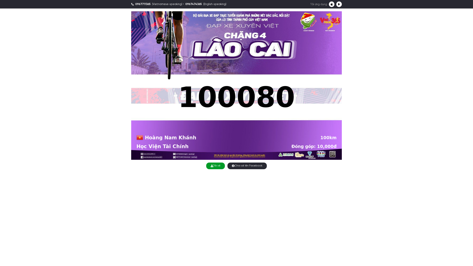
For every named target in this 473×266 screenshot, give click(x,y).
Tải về (216, 165)
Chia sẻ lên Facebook (248, 165)
